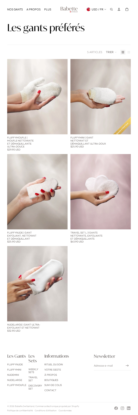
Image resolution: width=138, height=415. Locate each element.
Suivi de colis (53, 385)
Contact (50, 390)
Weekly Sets (33, 371)
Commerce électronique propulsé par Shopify (57, 406)
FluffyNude (15, 364)
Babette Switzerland (24, 406)
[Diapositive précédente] (12, 97)
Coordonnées (65, 410)
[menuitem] (15, 9)
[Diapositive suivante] (62, 97)
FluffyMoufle (16, 385)
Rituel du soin (53, 364)
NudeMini (13, 374)
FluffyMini (14, 369)
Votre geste (52, 369)
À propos (50, 374)
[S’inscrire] (127, 365)
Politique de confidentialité (20, 410)
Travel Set (33, 379)
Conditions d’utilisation (46, 410)
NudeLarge (14, 380)
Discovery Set (35, 387)
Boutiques (51, 380)
